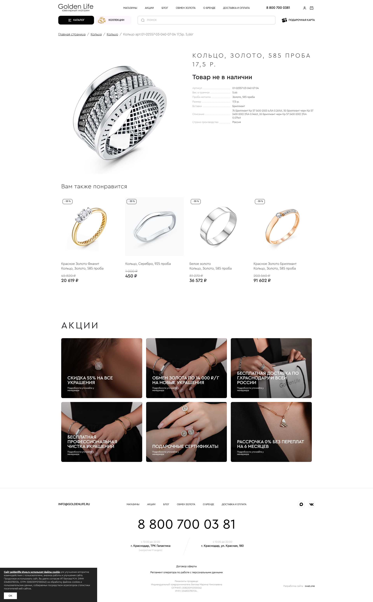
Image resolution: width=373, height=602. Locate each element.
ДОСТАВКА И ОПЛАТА (236, 8)
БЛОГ (165, 8)
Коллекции (116, 20)
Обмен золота (185, 8)
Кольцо (112, 34)
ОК (10, 595)
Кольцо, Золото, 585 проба (82, 268)
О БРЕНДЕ (209, 8)
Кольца (96, 34)
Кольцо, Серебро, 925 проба (148, 264)
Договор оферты (186, 566)
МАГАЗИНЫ (130, 8)
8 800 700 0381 (278, 8)
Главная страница (71, 34)
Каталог (79, 20)
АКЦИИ (149, 8)
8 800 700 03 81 (187, 524)
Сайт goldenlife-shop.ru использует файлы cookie (32, 572)
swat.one (310, 586)
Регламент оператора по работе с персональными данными (186, 572)
